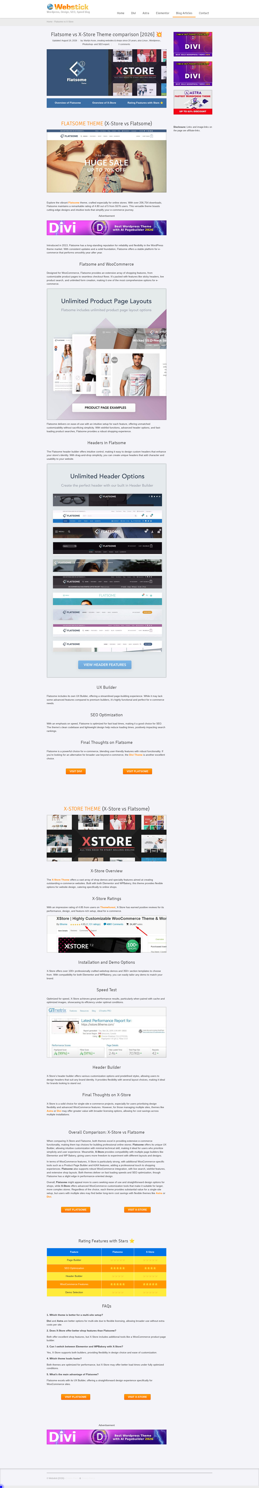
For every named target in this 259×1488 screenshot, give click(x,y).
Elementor (162, 13)
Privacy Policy (88, 1478)
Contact (204, 13)
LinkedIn (210, 4)
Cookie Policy (72, 1478)
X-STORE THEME (82, 809)
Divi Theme (136, 755)
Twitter (204, 4)
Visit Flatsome (137, 771)
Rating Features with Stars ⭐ (145, 102)
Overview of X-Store (104, 102)
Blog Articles (184, 13)
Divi (133, 13)
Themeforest (107, 907)
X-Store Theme (60, 879)
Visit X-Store (137, 1209)
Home (120, 13)
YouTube (198, 4)
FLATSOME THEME (82, 123)
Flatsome (73, 202)
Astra (146, 13)
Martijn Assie (90, 40)
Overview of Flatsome (68, 102)
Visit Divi (76, 771)
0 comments (124, 44)
